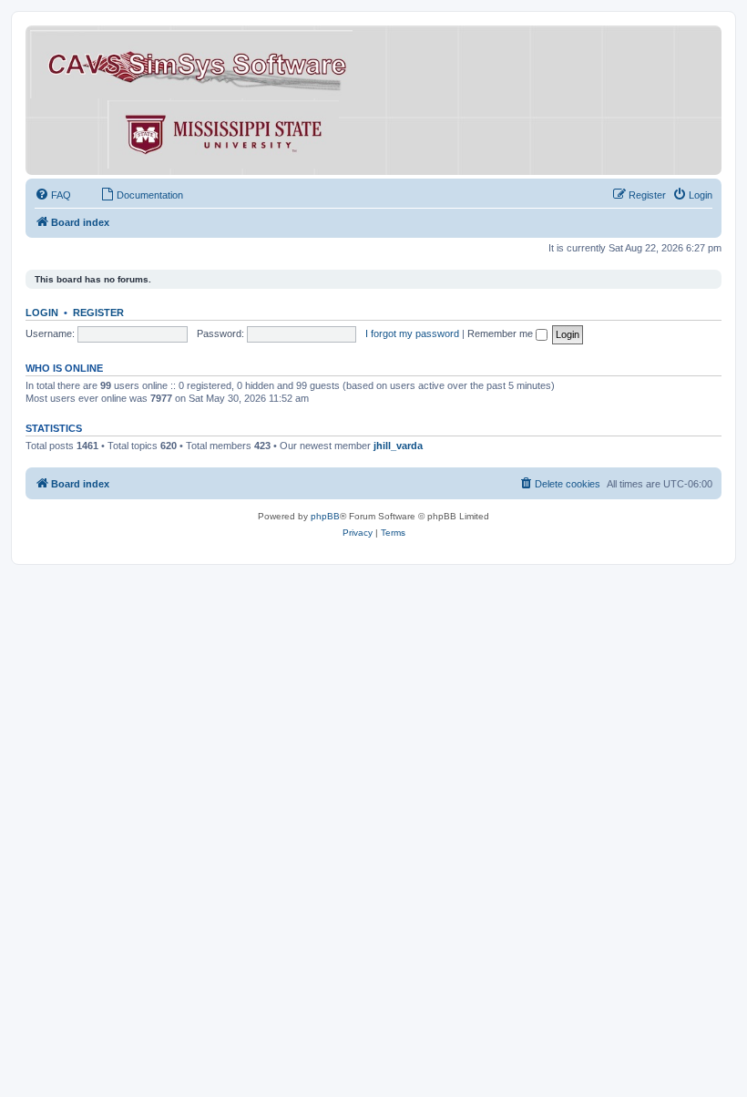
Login (42, 312)
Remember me (501, 333)
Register (98, 312)
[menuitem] (53, 195)
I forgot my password (412, 333)
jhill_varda (398, 445)
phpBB (325, 516)
